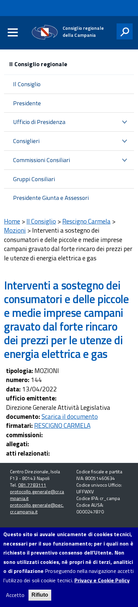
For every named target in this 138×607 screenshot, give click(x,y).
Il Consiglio (27, 84)
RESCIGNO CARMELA (62, 425)
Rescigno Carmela (86, 221)
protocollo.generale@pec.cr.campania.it (37, 508)
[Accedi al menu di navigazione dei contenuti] (12, 32)
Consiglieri (26, 140)
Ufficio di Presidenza (39, 121)
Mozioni (15, 230)
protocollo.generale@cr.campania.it (37, 495)
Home (12, 221)
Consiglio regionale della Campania (83, 31)
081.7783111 (32, 484)
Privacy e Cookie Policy (102, 580)
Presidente (27, 103)
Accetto (15, 595)
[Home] (45, 32)
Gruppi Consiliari (34, 179)
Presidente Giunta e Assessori (51, 197)
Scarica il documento (70, 416)
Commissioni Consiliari (41, 159)
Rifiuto (39, 595)
